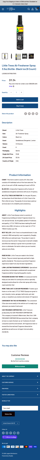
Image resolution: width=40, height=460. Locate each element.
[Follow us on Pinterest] (10, 433)
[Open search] (29, 9)
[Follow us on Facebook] (3, 433)
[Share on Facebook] (25, 113)
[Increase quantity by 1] (21, 92)
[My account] (32, 9)
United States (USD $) (9, 423)
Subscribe (8, 414)
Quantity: (5, 92)
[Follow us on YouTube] (14, 433)
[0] (36, 9)
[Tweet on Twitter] (33, 113)
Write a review (20, 366)
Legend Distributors (9, 73)
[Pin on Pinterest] (29, 113)
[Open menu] (3, 9)
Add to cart (20, 99)
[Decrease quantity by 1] (11, 92)
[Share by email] (36, 113)
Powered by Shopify (7, 456)
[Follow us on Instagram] (7, 433)
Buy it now (20, 106)
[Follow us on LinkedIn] (18, 433)
